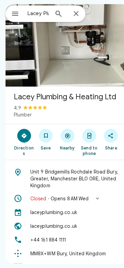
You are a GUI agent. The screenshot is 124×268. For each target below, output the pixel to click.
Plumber (23, 115)
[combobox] (38, 13)
